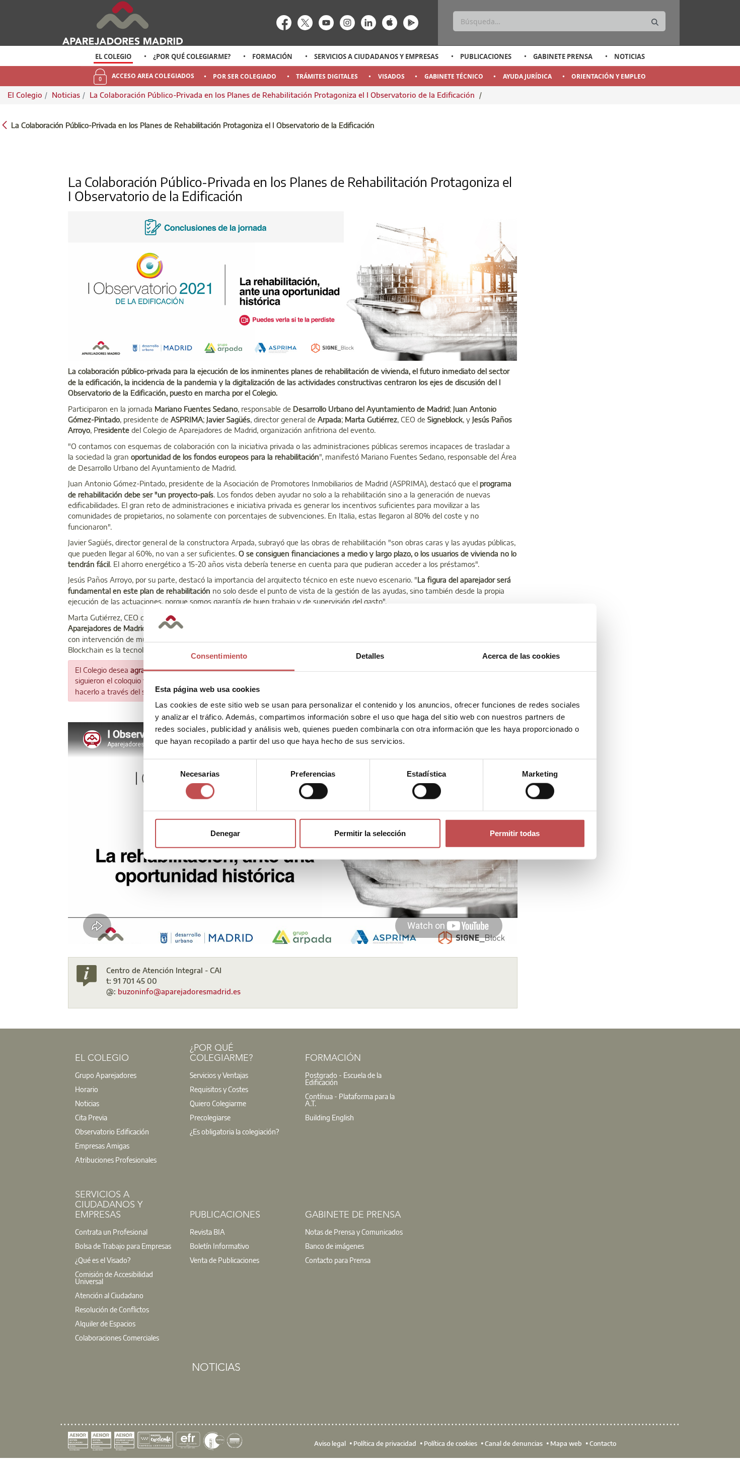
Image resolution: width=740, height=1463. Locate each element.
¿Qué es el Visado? (102, 1259)
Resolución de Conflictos (112, 1309)
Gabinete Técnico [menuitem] (453, 76)
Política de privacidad (384, 1443)
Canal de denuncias (514, 1443)
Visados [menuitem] (391, 76)
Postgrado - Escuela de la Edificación (343, 1078)
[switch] (313, 791)
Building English (329, 1117)
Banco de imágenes (334, 1245)
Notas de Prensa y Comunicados (354, 1231)
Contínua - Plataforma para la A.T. (350, 1100)
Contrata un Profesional (111, 1231)
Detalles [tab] (370, 656)
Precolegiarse (210, 1117)
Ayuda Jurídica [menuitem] (527, 76)
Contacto (602, 1443)
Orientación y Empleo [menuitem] (608, 76)
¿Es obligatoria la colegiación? (234, 1131)
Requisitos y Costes (219, 1089)
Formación (272, 56)
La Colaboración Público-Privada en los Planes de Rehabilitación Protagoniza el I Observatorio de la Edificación (283, 94)
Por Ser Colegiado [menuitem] (244, 76)
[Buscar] (654, 22)
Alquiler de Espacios (105, 1323)
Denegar (225, 833)
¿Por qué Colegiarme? (192, 56)
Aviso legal (330, 1443)
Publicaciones (485, 56)
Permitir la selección (370, 833)
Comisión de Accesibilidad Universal (114, 1277)
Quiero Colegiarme (218, 1103)
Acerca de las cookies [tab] (521, 656)
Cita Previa (91, 1117)
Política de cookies (450, 1443)
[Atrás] (4, 124)
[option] (113, 56)
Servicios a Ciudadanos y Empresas (376, 56)
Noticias (629, 56)
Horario (86, 1089)
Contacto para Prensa (338, 1259)
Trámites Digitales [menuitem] (327, 76)
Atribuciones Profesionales (116, 1159)
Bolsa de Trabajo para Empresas (123, 1245)
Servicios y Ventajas (219, 1074)
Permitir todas (515, 833)
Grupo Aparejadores (105, 1074)
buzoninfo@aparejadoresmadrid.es (179, 991)
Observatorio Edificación (112, 1131)
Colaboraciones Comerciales (117, 1337)
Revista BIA (207, 1231)
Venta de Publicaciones (224, 1259)
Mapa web (566, 1443)
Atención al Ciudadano (109, 1295)
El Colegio (113, 56)
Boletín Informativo (219, 1245)
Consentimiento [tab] (219, 656)
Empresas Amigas (102, 1145)
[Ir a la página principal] (122, 23)
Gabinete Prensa (563, 56)
